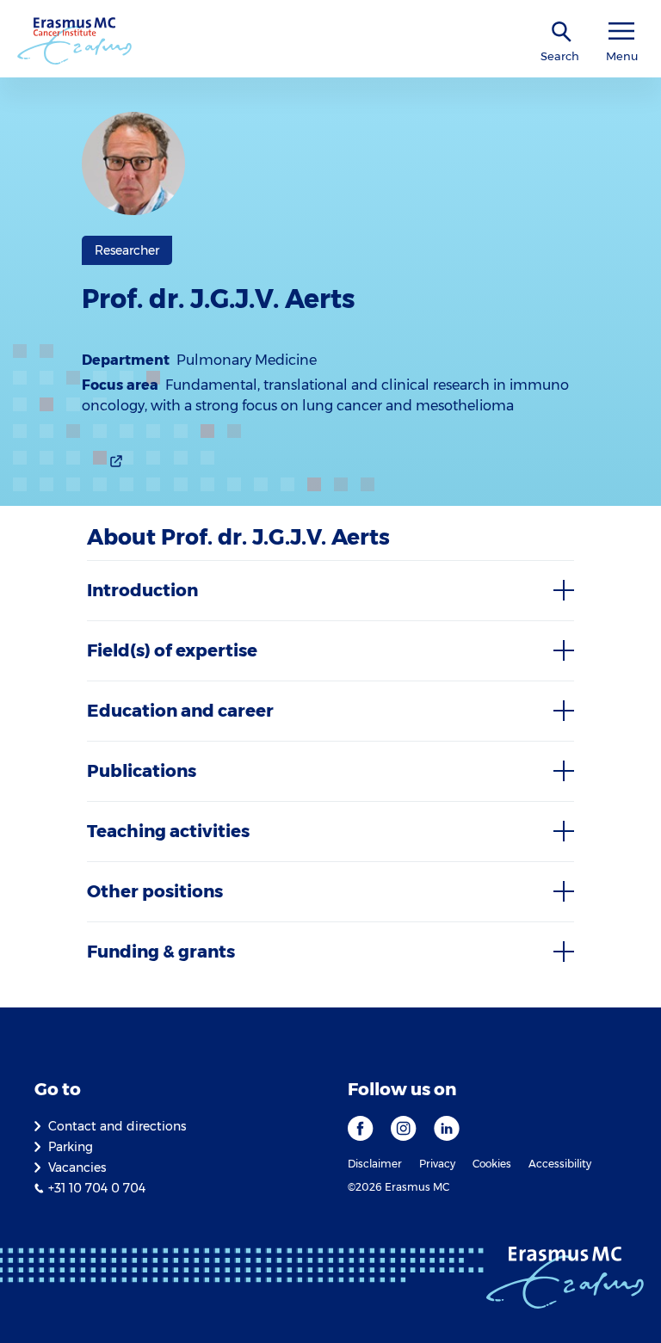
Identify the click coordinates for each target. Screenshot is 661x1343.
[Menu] (621, 31)
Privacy (437, 1163)
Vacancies (77, 1167)
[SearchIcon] (562, 32)
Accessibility (559, 1163)
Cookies (492, 1163)
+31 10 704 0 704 (96, 1188)
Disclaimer (375, 1163)
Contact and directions (117, 1126)
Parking (70, 1147)
